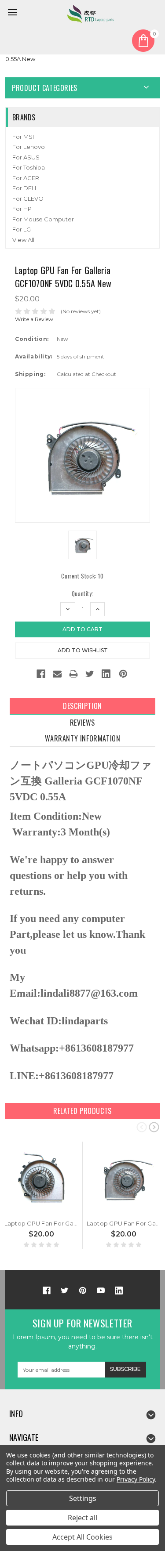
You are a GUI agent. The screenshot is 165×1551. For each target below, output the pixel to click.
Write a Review (34, 319)
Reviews (82, 722)
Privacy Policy (136, 1479)
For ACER (25, 177)
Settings (82, 1498)
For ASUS (26, 157)
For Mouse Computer (43, 219)
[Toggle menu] (13, 13)
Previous (142, 1127)
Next (154, 1127)
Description (82, 706)
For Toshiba (28, 167)
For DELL (25, 188)
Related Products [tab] (82, 1111)
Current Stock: (82, 576)
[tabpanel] (41, 1195)
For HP (22, 208)
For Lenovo (28, 146)
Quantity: (82, 593)
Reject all (82, 1517)
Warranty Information (83, 738)
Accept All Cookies (82, 1537)
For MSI (23, 136)
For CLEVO (28, 198)
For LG (21, 229)
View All (23, 239)
